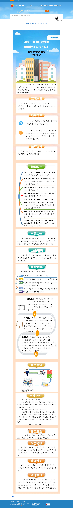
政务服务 (46, 5)
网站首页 (31, 5)
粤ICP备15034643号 (12, 505)
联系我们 (36, 505)
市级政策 (28, 15)
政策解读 (25, 15)
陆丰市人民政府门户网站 (17, 15)
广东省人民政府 (17, 501)
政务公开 (36, 5)
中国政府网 (12, 501)
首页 (12, 15)
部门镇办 (61, 5)
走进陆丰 (51, 5)
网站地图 (33, 505)
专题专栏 (56, 5)
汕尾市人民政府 (23, 501)
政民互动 (41, 5)
